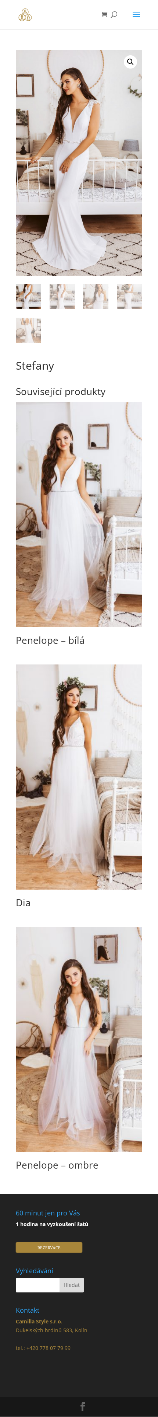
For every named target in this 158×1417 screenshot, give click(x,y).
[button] (130, 62)
